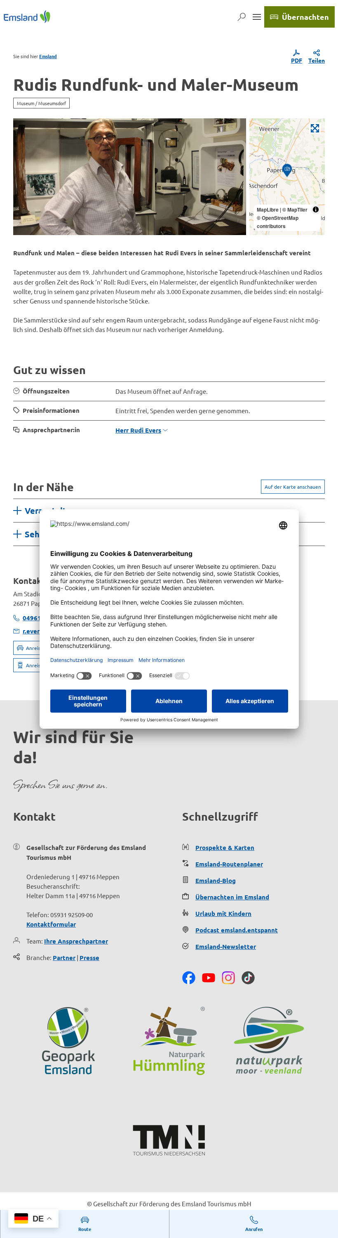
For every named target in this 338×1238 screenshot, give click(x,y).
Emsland (48, 56)
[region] (287, 176)
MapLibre (268, 209)
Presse (89, 957)
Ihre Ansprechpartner (76, 941)
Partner (64, 957)
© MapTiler (294, 209)
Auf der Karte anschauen (293, 486)
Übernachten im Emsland (232, 897)
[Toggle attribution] (316, 209)
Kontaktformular (51, 924)
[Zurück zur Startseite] (27, 17)
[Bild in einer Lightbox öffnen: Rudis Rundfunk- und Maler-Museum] (129, 176)
